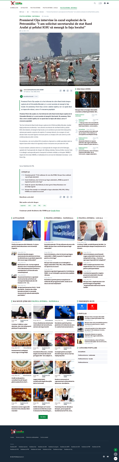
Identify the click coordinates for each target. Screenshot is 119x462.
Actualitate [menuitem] (24, 7)
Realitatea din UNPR (64, 446)
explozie (23, 205)
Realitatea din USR (75, 446)
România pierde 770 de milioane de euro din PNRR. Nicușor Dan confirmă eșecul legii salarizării (48, 176)
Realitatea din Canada (36, 449)
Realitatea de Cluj (68, 449)
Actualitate (82, 129)
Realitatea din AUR (42, 446)
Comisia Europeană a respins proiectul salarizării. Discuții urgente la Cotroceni (93, 275)
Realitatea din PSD (14, 449)
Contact (12, 437)
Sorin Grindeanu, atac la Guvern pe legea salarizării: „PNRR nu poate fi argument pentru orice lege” (47, 181)
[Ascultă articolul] (115, 450)
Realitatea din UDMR (36, 90)
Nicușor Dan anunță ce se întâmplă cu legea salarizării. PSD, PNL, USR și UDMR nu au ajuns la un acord (47, 190)
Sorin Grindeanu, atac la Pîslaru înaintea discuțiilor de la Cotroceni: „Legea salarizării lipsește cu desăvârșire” (88, 153)
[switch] (100, 3)
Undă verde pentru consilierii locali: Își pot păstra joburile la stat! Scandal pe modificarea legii (20, 382)
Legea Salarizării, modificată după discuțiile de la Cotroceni (42, 381)
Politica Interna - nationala (38, 12)
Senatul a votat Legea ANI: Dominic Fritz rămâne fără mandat (21, 409)
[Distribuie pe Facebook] (64, 90)
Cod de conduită (44, 437)
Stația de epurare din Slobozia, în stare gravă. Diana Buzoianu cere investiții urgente (45, 186)
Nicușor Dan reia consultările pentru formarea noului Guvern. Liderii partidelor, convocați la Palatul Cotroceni (89, 125)
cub (34, 205)
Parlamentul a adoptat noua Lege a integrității (20, 351)
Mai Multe (43, 417)
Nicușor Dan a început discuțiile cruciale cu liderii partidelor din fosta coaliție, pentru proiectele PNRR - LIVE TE (86, 113)
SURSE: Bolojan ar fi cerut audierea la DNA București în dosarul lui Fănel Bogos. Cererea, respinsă (42, 410)
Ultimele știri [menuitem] (14, 7)
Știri (28, 12)
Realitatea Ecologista (53, 446)
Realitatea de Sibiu (47, 449)
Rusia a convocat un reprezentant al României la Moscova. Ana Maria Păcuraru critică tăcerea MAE (64, 383)
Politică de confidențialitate (32, 437)
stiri (29, 205)
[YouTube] (108, 3)
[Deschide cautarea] (94, 3)
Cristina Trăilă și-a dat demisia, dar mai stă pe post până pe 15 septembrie (21, 326)
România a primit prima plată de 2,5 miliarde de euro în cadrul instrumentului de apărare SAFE (65, 326)
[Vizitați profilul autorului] (21, 90)
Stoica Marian (49, 320)
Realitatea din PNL (96, 446)
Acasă (22, 12)
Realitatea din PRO (25, 449)
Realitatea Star (32, 446)
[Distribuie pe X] (71, 90)
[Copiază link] (60, 90)
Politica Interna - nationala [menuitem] (68, 7)
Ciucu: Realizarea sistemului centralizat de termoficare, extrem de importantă (43, 325)
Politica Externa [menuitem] (35, 7)
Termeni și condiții (20, 437)
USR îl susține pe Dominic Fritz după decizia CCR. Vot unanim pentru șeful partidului (93, 266)
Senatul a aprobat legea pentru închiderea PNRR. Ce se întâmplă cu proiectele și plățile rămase (59, 273)
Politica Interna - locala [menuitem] (50, 7)
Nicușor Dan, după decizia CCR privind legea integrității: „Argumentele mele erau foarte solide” (94, 284)
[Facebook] (105, 3)
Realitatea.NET (13, 446)
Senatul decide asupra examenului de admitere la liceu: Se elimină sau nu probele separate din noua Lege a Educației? (30, 257)
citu (44, 205)
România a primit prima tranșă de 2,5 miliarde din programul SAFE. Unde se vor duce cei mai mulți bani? (58, 281)
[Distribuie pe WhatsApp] (67, 90)
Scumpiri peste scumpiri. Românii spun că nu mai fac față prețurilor (64, 354)
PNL (39, 205)
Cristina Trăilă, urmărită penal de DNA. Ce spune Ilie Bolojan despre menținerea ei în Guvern (91, 246)
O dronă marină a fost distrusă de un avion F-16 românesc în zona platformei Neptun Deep (88, 132)
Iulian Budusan (27, 375)
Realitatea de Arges (57, 449)
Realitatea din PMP (86, 446)
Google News (55, 211)
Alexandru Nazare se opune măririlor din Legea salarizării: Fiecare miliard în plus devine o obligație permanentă (88, 143)
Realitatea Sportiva (23, 446)
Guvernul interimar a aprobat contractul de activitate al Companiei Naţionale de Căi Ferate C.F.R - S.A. (28, 280)
